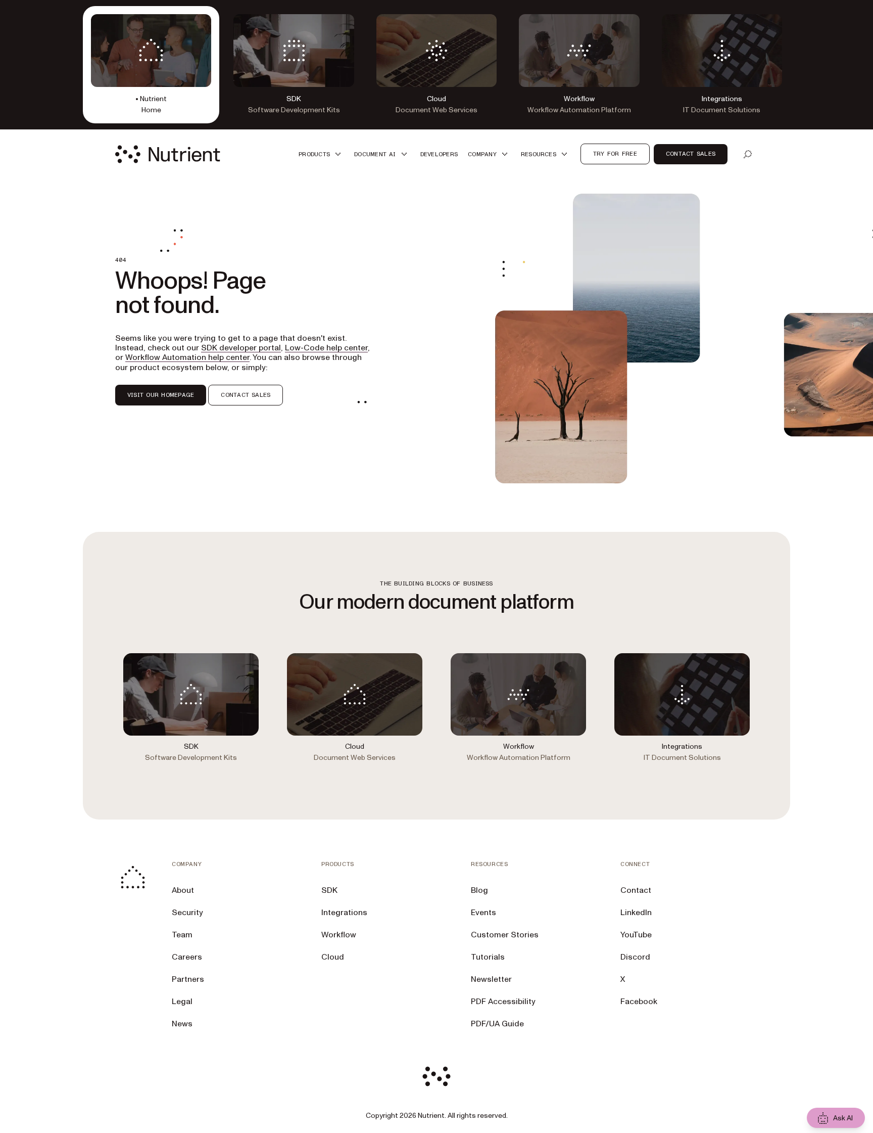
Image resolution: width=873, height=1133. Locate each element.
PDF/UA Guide (497, 1023)
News (182, 1023)
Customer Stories (505, 934)
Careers (187, 957)
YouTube (636, 934)
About (183, 890)
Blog (479, 890)
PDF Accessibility (503, 1001)
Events (483, 912)
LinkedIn (636, 912)
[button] (321, 154)
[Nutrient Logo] (167, 154)
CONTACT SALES (245, 395)
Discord (635, 957)
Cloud (332, 957)
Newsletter (491, 979)
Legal (182, 1001)
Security (187, 912)
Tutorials (488, 957)
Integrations (344, 912)
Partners (188, 979)
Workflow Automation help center (187, 357)
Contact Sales (690, 154)
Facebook (638, 1001)
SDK (329, 890)
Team (182, 934)
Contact (635, 890)
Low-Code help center (326, 347)
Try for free (615, 154)
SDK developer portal (241, 347)
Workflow (338, 934)
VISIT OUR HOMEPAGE (160, 395)
